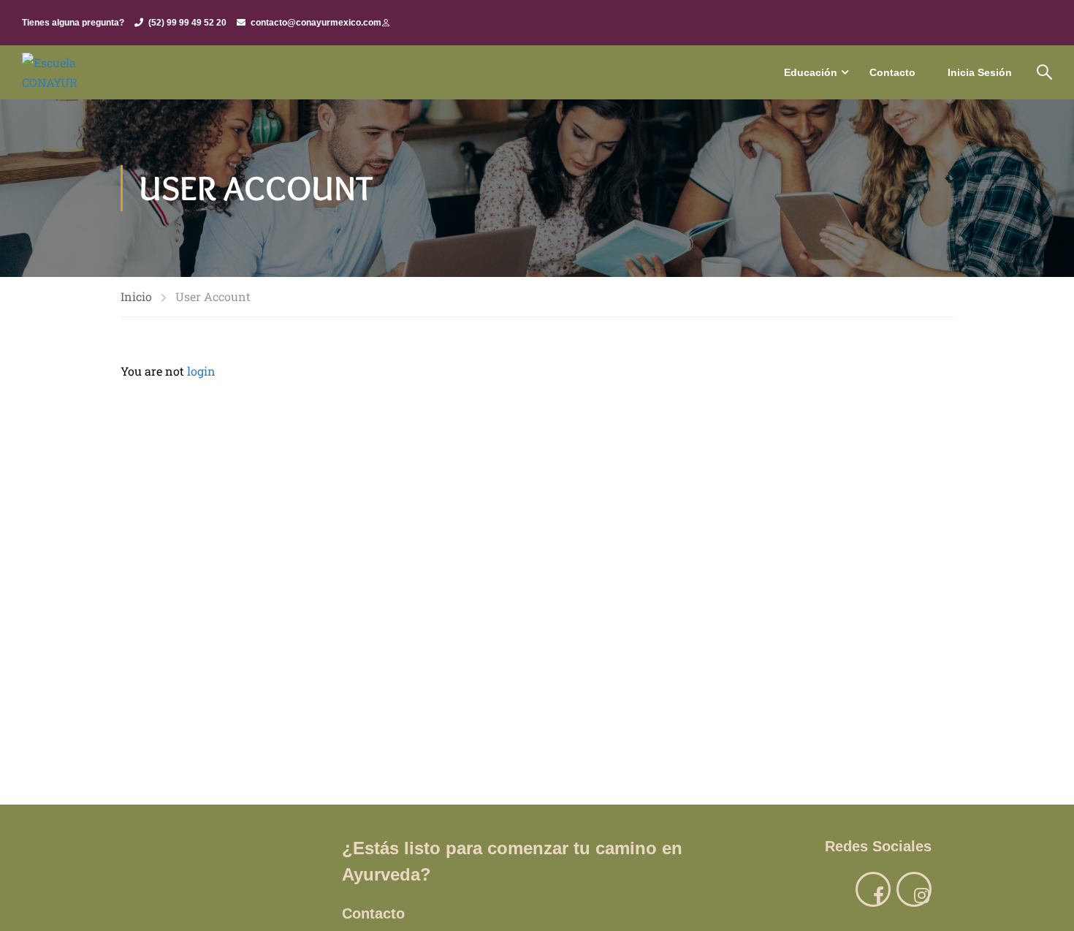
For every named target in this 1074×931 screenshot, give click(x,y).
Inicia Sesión (980, 72)
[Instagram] (914, 889)
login (201, 371)
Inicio (136, 296)
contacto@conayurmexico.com (316, 23)
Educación (810, 72)
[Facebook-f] (873, 889)
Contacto (892, 72)
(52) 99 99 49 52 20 (187, 23)
